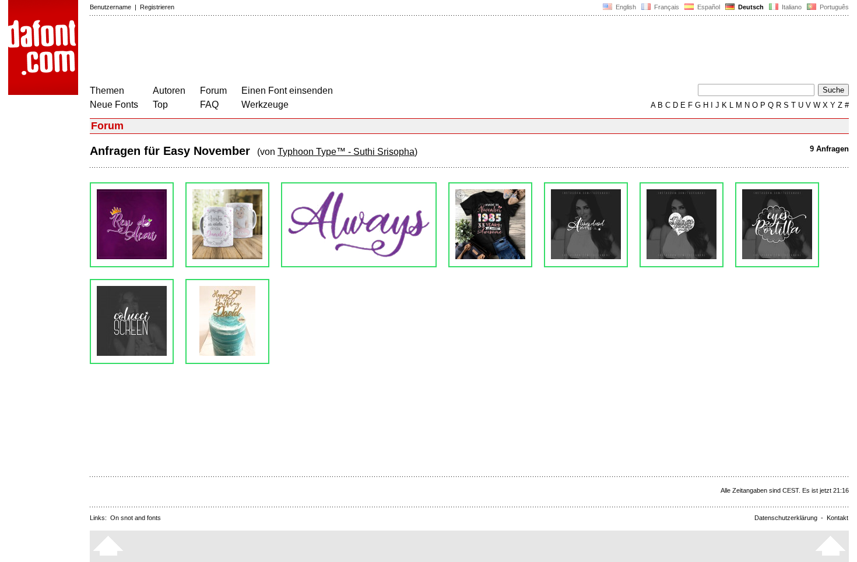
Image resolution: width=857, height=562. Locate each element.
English (625, 6)
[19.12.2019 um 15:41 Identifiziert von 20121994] (681, 224)
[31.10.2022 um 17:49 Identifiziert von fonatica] (132, 224)
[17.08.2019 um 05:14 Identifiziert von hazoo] (132, 321)
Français (666, 6)
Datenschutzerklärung (785, 517)
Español (708, 6)
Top (160, 104)
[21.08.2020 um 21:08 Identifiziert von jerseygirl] (490, 224)
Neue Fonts (114, 104)
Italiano (790, 6)
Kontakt (837, 517)
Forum (213, 91)
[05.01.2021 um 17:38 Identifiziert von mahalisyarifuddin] (358, 224)
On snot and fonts (135, 517)
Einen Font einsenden (287, 91)
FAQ (209, 104)
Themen (107, 91)
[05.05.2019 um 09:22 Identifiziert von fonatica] (227, 321)
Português (832, 6)
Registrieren (157, 6)
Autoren (169, 91)
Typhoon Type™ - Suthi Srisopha (346, 152)
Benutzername (110, 6)
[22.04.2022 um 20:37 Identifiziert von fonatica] (227, 224)
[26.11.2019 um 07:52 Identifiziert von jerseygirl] (777, 224)
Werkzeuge (265, 104)
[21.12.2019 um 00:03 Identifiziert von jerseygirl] (586, 224)
